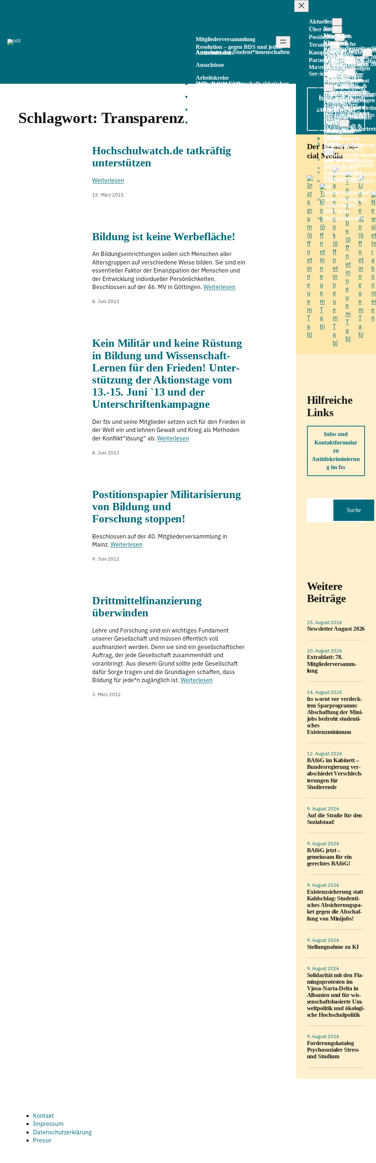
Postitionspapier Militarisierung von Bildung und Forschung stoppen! (166, 507)
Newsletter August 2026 (336, 629)
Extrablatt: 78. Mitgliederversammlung (332, 663)
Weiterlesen (108, 180)
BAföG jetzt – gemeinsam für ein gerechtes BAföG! (329, 857)
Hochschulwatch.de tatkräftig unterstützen (161, 157)
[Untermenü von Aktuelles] (337, 22)
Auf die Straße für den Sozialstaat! (334, 818)
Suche (354, 510)
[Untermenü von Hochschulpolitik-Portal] (344, 123)
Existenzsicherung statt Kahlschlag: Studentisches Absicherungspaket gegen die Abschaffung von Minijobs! (335, 905)
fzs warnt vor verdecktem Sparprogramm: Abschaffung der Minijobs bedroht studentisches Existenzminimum (335, 715)
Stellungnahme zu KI (333, 947)
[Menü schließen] (301, 6)
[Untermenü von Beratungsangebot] (328, 87)
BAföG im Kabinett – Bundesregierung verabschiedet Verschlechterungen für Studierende (335, 773)
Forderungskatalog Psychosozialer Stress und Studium (333, 1049)
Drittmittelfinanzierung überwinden (147, 607)
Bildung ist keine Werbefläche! (163, 236)
